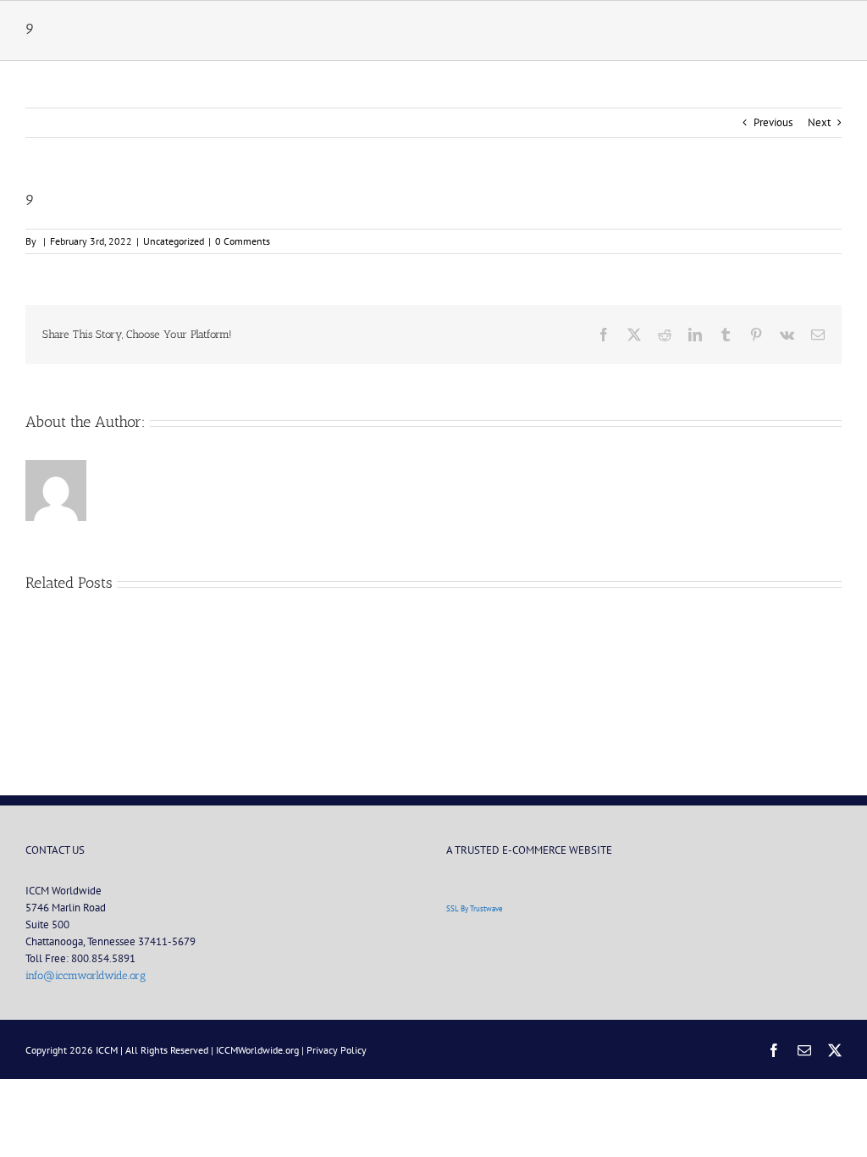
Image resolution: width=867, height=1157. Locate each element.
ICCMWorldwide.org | (261, 1050)
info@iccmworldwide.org (85, 975)
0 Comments (242, 241)
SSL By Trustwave (474, 908)
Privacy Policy (336, 1050)
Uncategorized (173, 241)
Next (819, 122)
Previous (773, 122)
